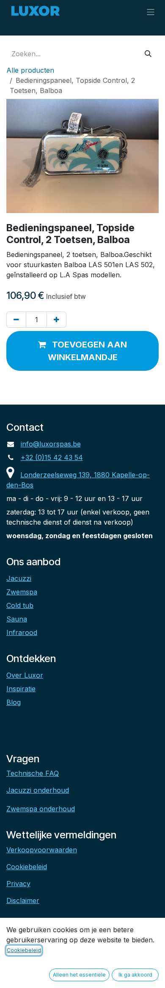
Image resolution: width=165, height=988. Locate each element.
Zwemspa (21, 592)
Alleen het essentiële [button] (79, 975)
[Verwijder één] (16, 320)
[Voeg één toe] (56, 320)
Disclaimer (22, 900)
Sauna (16, 619)
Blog (13, 702)
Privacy (18, 883)
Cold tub (19, 605)
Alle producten (30, 70)
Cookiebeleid (26, 866)
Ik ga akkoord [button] (135, 975)
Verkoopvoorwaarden (41, 850)
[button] (82, 351)
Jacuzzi (18, 578)
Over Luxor (24, 675)
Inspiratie (21, 688)
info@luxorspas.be (51, 444)
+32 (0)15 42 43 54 (52, 457)
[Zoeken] (148, 54)
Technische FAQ (32, 773)
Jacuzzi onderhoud (37, 790)
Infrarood (21, 632)
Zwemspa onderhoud (40, 809)
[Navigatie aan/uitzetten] (151, 11)
